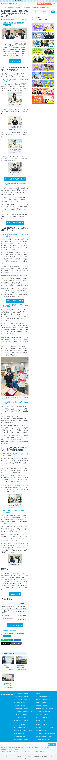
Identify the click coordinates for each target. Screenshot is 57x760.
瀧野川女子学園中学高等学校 (43, 717)
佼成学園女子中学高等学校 (43, 699)
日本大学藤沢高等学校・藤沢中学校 (23, 731)
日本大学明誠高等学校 (42, 731)
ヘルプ (47, 752)
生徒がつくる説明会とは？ (14, 301)
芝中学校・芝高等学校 (20, 705)
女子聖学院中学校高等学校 (43, 711)
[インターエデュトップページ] (7, 694)
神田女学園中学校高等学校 (43, 696)
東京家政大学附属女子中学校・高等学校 (46, 721)
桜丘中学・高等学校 (41, 702)
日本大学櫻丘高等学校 (20, 728)
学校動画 (16, 749)
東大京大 (11, 749)
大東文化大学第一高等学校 (21, 717)
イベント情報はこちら (14, 625)
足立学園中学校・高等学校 (21, 693)
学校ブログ (37, 747)
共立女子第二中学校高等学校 (22, 699)
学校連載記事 (21, 747)
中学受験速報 (4, 749)
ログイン (50, 3)
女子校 (11, 22)
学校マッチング (42, 3)
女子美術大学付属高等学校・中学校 (23, 711)
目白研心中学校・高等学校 (21, 740)
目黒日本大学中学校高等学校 (43, 737)
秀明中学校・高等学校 (42, 705)
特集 (27, 747)
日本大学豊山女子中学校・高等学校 (45, 728)
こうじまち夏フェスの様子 (14, 223)
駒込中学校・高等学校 (20, 702)
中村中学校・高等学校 (20, 725)
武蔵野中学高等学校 (19, 737)
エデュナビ (31, 747)
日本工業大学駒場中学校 (42, 725)
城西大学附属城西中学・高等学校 (44, 708)
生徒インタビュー (7, 25)
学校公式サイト (14, 61)
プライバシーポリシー (26, 752)
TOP (2, 747)
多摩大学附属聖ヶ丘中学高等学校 (23, 720)
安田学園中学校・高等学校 (43, 740)
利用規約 (18, 752)
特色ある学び (20, 22)
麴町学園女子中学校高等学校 (9, 19)
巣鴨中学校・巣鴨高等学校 (21, 714)
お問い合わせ (36, 752)
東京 (15, 22)
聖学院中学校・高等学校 (42, 714)
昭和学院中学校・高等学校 (21, 708)
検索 (53, 11)
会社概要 (3, 752)
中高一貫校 (5, 22)
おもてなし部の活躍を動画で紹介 (14, 179)
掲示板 (5, 747)
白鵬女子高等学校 (19, 734)
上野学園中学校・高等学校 (21, 696)
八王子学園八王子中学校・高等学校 (45, 734)
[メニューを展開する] (54, 3)
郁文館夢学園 (39, 693)
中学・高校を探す (13, 747)
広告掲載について (11, 752)
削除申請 (42, 752)
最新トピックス (45, 747)
